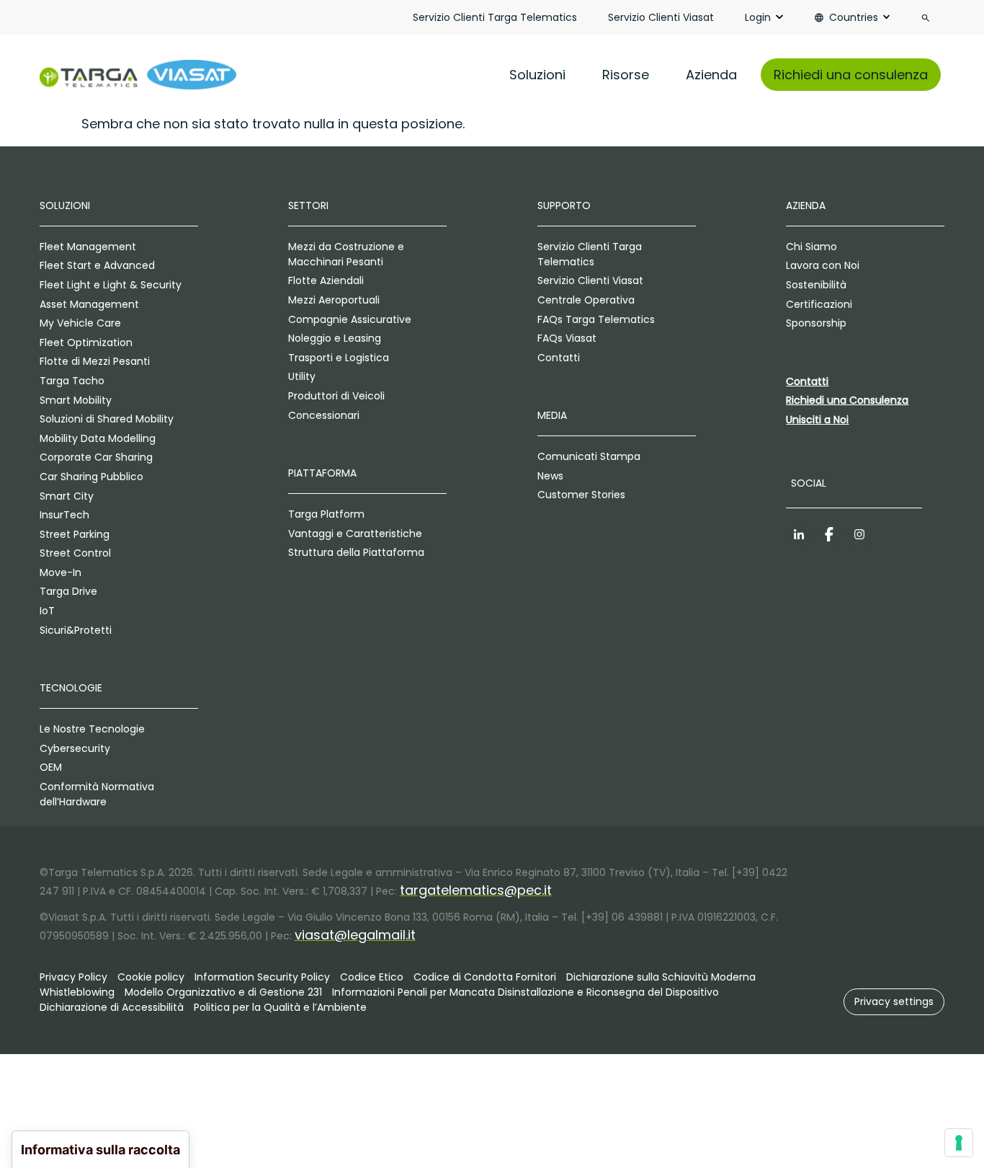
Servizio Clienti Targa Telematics (495, 17)
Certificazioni (819, 304)
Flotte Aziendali (326, 280)
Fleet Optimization (86, 342)
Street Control (75, 553)
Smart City (67, 496)
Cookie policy (150, 977)
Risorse (625, 75)
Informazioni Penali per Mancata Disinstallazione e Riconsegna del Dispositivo (525, 992)
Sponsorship (816, 323)
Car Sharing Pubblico (91, 476)
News (550, 476)
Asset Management (89, 304)
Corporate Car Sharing (96, 457)
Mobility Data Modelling (98, 438)
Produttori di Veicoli (336, 396)
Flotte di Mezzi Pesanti (95, 361)
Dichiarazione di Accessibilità (112, 1007)
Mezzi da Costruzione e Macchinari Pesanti (346, 254)
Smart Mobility (76, 400)
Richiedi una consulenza (851, 75)
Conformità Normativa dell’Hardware (97, 794)
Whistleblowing (77, 992)
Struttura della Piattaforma (356, 552)
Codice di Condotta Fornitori (484, 977)
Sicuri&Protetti (76, 630)
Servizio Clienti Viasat (661, 17)
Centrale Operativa (586, 300)
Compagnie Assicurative (349, 319)
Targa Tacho (72, 380)
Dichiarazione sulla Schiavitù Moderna (661, 977)
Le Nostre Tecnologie (92, 729)
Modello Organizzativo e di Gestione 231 (223, 992)
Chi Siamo (811, 246)
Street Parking (74, 534)
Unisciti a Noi (817, 419)
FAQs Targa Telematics (596, 319)
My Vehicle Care (80, 323)
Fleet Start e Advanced (97, 265)
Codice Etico (371, 977)
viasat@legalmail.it (355, 935)
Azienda (711, 75)
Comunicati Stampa (588, 456)
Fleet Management (88, 246)
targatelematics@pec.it (476, 890)
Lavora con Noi (822, 265)
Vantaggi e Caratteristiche (355, 533)
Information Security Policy (262, 977)
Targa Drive (68, 591)
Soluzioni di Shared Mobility (107, 419)
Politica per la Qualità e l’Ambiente (280, 1007)
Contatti (558, 357)
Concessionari (323, 415)
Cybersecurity (75, 748)
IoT (47, 610)
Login (758, 17)
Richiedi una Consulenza (847, 400)
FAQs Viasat (566, 338)
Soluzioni (537, 75)
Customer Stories (581, 494)
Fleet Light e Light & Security (111, 285)
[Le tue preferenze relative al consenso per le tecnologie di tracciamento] (958, 1142)
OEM (51, 767)
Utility (302, 376)
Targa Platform (326, 514)
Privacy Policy (73, 977)
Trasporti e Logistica (338, 357)
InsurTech (64, 515)
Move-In (60, 572)
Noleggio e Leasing (334, 338)
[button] (894, 1001)
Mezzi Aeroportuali (334, 300)
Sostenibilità (816, 285)
